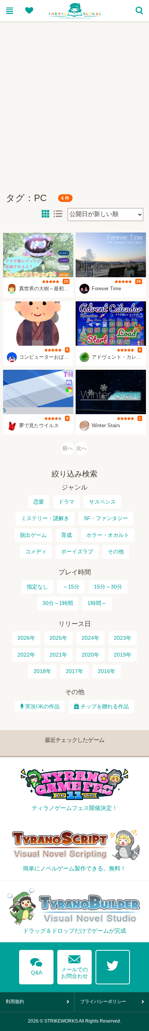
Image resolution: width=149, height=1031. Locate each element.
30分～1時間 (57, 603)
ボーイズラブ (77, 551)
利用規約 (15, 1001)
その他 (116, 551)
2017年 (74, 671)
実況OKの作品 (42, 706)
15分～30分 (108, 587)
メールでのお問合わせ (74, 965)
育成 (66, 535)
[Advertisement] (74, 103)
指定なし (37, 587)
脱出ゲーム (33, 535)
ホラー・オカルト (107, 535)
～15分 (71, 587)
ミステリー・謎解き (45, 518)
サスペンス (102, 502)
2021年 (58, 655)
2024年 (90, 638)
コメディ (36, 551)
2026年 (26, 638)
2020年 (90, 655)
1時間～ (97, 603)
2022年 (26, 655)
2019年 (122, 655)
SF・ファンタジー (106, 518)
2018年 (42, 671)
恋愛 (38, 502)
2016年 (106, 671)
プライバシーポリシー (103, 1001)
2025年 (58, 638)
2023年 (122, 638)
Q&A (36, 965)
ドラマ (66, 502)
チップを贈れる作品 (105, 706)
